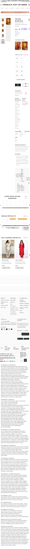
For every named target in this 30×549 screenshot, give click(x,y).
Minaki (10, 436)
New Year (21, 523)
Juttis (13, 486)
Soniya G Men (13, 422)
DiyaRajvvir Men (11, 415)
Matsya (3, 392)
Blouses (25, 452)
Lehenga (14, 496)
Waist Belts (12, 488)
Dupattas (15, 452)
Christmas (3, 523)
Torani (7, 392)
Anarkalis (8, 446)
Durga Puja (22, 522)
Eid (17, 520)
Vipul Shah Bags (20, 439)
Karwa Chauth (15, 523)
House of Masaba (10, 391)
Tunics (3, 449)
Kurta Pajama (16, 463)
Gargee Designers (20, 415)
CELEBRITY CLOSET (14, 308)
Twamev (14, 406)
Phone (26, 330)
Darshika (23, 408)
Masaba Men (15, 418)
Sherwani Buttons (5, 463)
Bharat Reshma (16, 408)
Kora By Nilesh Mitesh (6, 426)
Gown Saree (11, 453)
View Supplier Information (25, 103)
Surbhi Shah (3, 388)
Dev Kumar (3, 409)
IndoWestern (12, 468)
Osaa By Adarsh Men (23, 369)
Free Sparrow (16, 513)
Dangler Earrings (14, 483)
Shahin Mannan (4, 396)
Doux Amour (10, 438)
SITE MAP (22, 312)
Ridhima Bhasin (4, 379)
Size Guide (25, 54)
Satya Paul (24, 366)
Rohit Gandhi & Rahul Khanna (7, 380)
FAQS (21, 310)
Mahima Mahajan (5, 375)
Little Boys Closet (12, 512)
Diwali (2, 520)
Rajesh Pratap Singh (15, 378)
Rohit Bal (17, 379)
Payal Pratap (19, 376)
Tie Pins (16, 461)
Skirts (23, 451)
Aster (17, 434)
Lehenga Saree (4, 453)
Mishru (11, 375)
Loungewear (10, 466)
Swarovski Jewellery (5, 481)
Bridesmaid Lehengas (10, 449)
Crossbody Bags (4, 489)
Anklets (21, 478)
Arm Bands (16, 478)
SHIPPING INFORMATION (22, 301)
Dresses (9, 448)
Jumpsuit (25, 465)
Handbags (3, 488)
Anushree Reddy (10, 367)
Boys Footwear (13, 506)
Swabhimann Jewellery (14, 435)
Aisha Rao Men (22, 413)
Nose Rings (8, 476)
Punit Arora (12, 419)
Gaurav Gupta (4, 383)
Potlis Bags (17, 486)
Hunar (20, 434)
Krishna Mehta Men (11, 409)
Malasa (17, 392)
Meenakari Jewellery (19, 479)
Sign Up (25, 360)
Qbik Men (3, 412)
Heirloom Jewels (4, 479)
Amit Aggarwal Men (14, 411)
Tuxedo (2, 465)
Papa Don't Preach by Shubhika (8, 376)
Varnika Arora (4, 432)
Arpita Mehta (18, 391)
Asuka (3, 406)
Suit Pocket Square (23, 461)
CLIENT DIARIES (13, 313)
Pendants (11, 479)
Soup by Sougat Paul (19, 389)
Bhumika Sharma (14, 386)
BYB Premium (25, 516)
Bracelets (16, 475)
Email (20, 330)
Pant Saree (17, 453)
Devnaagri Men (19, 409)
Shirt (26, 505)
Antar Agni (3, 367)
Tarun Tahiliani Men (23, 411)
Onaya (16, 372)
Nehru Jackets (24, 503)
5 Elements (3, 439)
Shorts (10, 462)
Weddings (8, 523)
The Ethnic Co (4, 408)
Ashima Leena (25, 383)
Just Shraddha (23, 435)
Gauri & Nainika (22, 372)
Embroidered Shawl (5, 492)
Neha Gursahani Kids (5, 515)
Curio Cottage (4, 431)
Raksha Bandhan (22, 520)
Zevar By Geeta (4, 435)
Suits (26, 459)
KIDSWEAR (21, 0)
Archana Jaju (4, 393)
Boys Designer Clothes (6, 503)
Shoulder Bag (4, 491)
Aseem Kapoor (18, 396)
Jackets (26, 451)
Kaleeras (20, 476)
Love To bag (11, 432)
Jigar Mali (23, 393)
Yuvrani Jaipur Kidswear (6, 513)
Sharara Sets (18, 448)
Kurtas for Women (24, 446)
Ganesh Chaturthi (15, 522)
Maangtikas (14, 476)
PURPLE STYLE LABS (5, 300)
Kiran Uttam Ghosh (16, 373)
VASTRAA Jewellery (10, 434)
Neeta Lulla (13, 385)
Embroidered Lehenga (21, 496)
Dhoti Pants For (4, 499)
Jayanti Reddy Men (5, 425)
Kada (27, 485)
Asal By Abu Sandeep (19, 367)
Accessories (3, 466)
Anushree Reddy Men (16, 412)
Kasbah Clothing (10, 416)
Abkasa (16, 413)
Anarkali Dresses (20, 498)
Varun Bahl (7, 385)
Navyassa (19, 512)
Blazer (22, 505)
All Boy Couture (4, 516)
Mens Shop (3, 469)
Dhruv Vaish (15, 400)
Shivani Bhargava (19, 20)
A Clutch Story (17, 438)
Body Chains (10, 478)
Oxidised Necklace (21, 485)
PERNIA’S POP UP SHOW (4, 303)
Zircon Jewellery (15, 481)
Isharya (10, 431)
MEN (9, 0)
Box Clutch (16, 491)
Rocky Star (14, 369)
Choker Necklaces (12, 485)
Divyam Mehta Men (13, 402)
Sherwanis (4, 448)
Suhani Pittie (4, 442)
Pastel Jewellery (23, 481)
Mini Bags (18, 489)
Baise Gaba (17, 370)
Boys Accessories (22, 506)
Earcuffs (24, 476)
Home (2, 15)
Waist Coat (11, 461)
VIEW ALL (25, 197)
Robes (7, 462)
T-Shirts (14, 462)
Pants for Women (5, 451)
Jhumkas (21, 483)
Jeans (11, 463)
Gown (13, 448)
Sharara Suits (4, 498)
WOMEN (4, 0)
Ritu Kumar (11, 379)
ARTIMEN (12, 413)
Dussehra (8, 522)
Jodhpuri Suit (23, 463)
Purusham (10, 408)
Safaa (9, 393)
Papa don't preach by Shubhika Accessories (11, 441)
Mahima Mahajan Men (6, 418)
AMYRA (26, 439)
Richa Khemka (14, 393)
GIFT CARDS (12, 306)
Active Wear (23, 469)
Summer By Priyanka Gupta (7, 370)
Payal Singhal (19, 382)
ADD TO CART (25, 85)
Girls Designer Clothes (6, 496)
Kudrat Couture (18, 416)
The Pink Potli (18, 432)
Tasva (2, 400)
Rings (20, 475)
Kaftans (26, 448)
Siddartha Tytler (4, 382)
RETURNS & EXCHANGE (24, 303)
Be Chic (8, 439)
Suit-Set (23, 462)
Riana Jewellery (16, 436)
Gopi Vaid (3, 391)
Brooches (10, 471)
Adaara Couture (4, 395)
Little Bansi (14, 510)
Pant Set (17, 469)
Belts (10, 486)
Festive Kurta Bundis (20, 468)
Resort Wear (12, 451)
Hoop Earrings (4, 485)
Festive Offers (4, 455)
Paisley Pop (24, 441)
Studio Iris (11, 395)
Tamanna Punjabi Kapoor (20, 395)
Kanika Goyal (4, 389)
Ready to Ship (24, 453)
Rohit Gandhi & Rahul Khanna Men (18, 421)
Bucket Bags (12, 489)
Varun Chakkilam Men (15, 425)
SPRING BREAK (20, 422)
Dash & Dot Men (8, 400)
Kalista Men (3, 416)
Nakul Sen (16, 375)
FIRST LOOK (3, 307)
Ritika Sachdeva (11, 442)
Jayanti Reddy (4, 373)
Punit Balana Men (5, 411)
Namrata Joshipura (5, 386)
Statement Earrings (5, 483)
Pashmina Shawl (23, 491)
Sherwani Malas (17, 466)
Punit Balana (25, 376)
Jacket (18, 505)
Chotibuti (19, 510)
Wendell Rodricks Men (6, 424)
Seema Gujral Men (5, 422)
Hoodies (3, 462)
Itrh (19, 393)
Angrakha (7, 465)
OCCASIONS (13, 311)
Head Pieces (3, 478)
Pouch (7, 488)
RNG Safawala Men (5, 421)
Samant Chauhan (23, 386)
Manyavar (3, 372)
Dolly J (26, 367)
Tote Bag (23, 489)
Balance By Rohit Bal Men (17, 424)
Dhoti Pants (18, 449)
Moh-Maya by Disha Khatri (19, 431)
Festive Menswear (11, 469)
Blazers (18, 462)
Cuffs (12, 475)
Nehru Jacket (9, 459)
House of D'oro (4, 436)
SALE (11, 304)
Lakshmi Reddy (4, 512)
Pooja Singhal (17, 366)
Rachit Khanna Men (5, 413)
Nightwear (20, 452)
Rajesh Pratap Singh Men (6, 403)
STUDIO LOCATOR (4, 305)
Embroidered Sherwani (11, 505)
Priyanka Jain (11, 389)
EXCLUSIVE (12, 302)
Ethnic (2, 468)
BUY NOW (18, 85)
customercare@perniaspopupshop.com (10, 324)
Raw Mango (3, 366)
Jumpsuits (4, 452)
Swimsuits (9, 452)
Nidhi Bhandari (24, 438)
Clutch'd (23, 432)
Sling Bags (24, 488)
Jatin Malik (8, 412)
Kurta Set (10, 498)
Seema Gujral (18, 380)
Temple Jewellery (5, 482)
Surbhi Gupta (23, 392)
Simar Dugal (12, 392)
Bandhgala (12, 465)
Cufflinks (24, 466)
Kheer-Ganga (19, 406)
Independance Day (11, 520)
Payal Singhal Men (5, 419)
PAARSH (20, 418)
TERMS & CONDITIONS (24, 305)
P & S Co (9, 510)
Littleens (13, 515)
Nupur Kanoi (21, 375)
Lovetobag (4, 438)
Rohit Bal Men (20, 405)
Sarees (17, 446)
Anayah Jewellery (24, 436)
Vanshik (15, 403)
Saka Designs (19, 515)
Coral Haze (13, 439)
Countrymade (22, 400)
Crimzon (21, 442)
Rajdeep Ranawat (6, 378)
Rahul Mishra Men (20, 419)
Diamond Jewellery (14, 482)
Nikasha (2, 385)
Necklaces (3, 475)
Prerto (17, 442)
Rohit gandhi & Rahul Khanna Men (8, 405)
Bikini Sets (18, 451)
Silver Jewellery (22, 482)
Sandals (6, 486)
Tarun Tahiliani (12, 382)
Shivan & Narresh (10, 372)
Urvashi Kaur (11, 396)
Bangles (24, 475)
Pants (2, 461)
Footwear (3, 471)
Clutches (23, 486)
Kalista (9, 373)
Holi (5, 520)
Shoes (2, 486)
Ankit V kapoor (4, 402)
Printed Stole (13, 492)
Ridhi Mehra (23, 370)
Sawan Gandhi (25, 391)
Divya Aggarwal (10, 388)
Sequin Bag (10, 491)
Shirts (14, 459)
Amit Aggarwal (20, 385)
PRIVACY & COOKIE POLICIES (24, 308)
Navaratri (3, 522)
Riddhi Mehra (24, 378)
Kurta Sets (13, 446)
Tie (7, 471)
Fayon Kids (3, 510)
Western (6, 468)
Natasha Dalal (10, 366)
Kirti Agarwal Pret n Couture (15, 516)
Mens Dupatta (19, 465)
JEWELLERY (14, 0)
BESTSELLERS (13, 300)
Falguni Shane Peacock (6, 369)
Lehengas (3, 446)
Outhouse (3, 434)
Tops (23, 448)
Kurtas (23, 459)
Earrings (8, 475)
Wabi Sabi (26, 405)
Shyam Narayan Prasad (20, 388)
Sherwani (18, 459)
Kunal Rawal (8, 406)
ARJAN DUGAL (4, 415)
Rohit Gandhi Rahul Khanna (14, 383)
